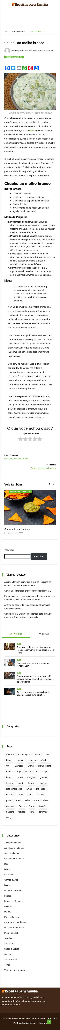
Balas (46, 754)
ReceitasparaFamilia (19, 51)
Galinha (19, 777)
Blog (19, 644)
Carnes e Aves (11, 880)
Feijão (28, 771)
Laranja (31, 783)
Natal (30, 794)
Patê (18, 800)
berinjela (32, 760)
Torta (32, 812)
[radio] (20, 439)
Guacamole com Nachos (17, 529)
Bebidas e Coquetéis (14, 858)
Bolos (7, 869)
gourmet (43, 777)
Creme (31, 766)
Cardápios (9, 874)
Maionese (40, 789)
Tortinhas (43, 812)
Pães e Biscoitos (12, 917)
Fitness (7, 896)
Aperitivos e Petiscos (20, 491)
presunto (10, 806)
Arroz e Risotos (11, 853)
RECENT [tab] (45, 634)
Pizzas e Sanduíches (14, 927)
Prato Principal (11, 933)
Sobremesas (10, 943)
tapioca (21, 812)
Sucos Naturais (11, 959)
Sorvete (8, 954)
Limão (29, 789)
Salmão (42, 806)
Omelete (41, 794)
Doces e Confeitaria (13, 890)
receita (32, 130)
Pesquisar (9, 550)
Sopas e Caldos (11, 949)
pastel (9, 800)
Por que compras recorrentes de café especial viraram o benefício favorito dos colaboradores (35, 679)
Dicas (7, 885)
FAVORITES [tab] (17, 634)
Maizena (10, 794)
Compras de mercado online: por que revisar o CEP (28, 591)
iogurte (21, 783)
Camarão (19, 766)
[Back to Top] (49, 1022)
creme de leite (44, 766)
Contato (43, 1023)
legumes (43, 783)
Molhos (7, 912)
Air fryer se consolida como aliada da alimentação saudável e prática (33, 694)
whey (8, 817)
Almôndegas (24, 754)
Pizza (45, 800)
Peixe (27, 800)
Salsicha (10, 812)
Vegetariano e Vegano (14, 970)
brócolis (43, 760)
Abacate (10, 754)
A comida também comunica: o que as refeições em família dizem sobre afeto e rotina (35, 650)
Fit (36, 771)
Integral (9, 783)
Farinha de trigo (13, 771)
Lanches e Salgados (13, 901)
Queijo (32, 806)
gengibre (31, 777)
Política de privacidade (24, 1023)
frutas (9, 777)
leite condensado (14, 789)
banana (9, 760)
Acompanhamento (19, 31)
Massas (8, 906)
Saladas (8, 938)
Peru (36, 800)
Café (8, 766)
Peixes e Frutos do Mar (15, 922)
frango (44, 771)
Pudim (22, 806)
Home (7, 31)
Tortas (7, 965)
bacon (37, 754)
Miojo (20, 794)
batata (20, 760)
